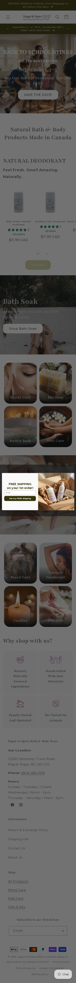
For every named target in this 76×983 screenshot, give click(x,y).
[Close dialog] (71, 475)
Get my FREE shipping (20, 498)
